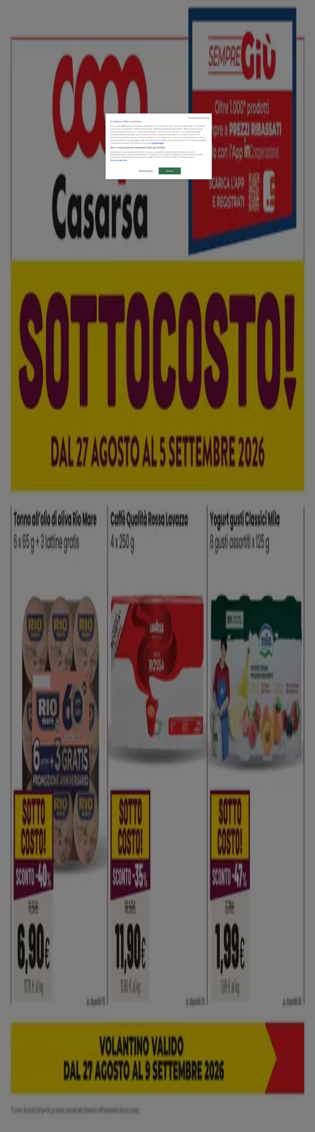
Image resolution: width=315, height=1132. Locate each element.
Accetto (169, 171)
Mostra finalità (146, 170)
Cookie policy (158, 143)
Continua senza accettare (199, 117)
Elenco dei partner (118, 160)
